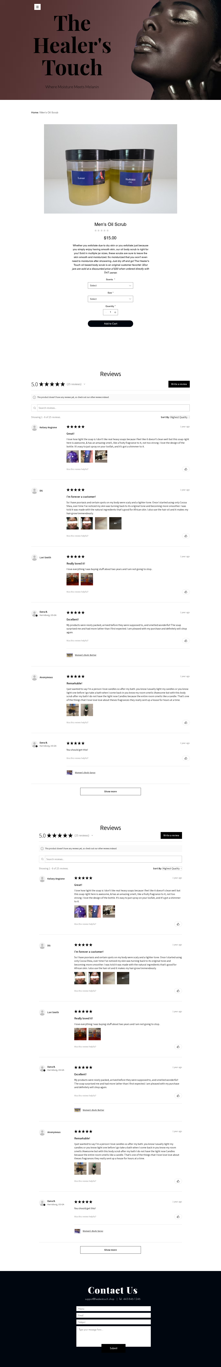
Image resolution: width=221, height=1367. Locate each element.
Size (110, 292)
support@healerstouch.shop (99, 1299)
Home (34, 112)
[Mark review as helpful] (186, 469)
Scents (110, 279)
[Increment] (115, 312)
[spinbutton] (110, 312)
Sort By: (165, 417)
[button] (84, 384)
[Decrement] (106, 312)
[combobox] (110, 285)
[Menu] (37, 7)
